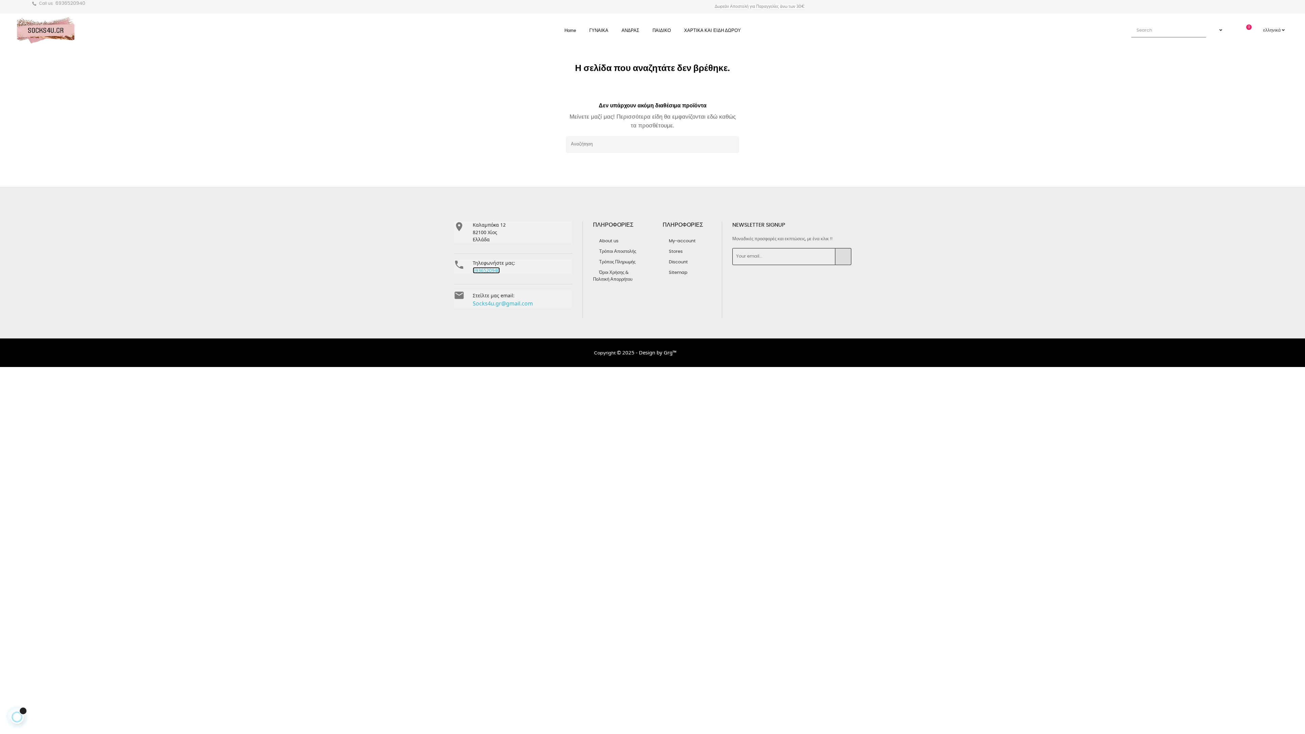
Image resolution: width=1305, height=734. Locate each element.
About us (609, 241)
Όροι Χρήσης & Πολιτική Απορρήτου (612, 276)
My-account (682, 241)
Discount (678, 262)
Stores (676, 251)
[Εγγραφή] (843, 256)
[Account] (1217, 31)
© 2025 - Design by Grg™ (647, 352)
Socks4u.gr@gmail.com (503, 303)
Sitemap (678, 272)
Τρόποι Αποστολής (617, 251)
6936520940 (70, 3)
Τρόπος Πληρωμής (617, 262)
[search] (1198, 30)
